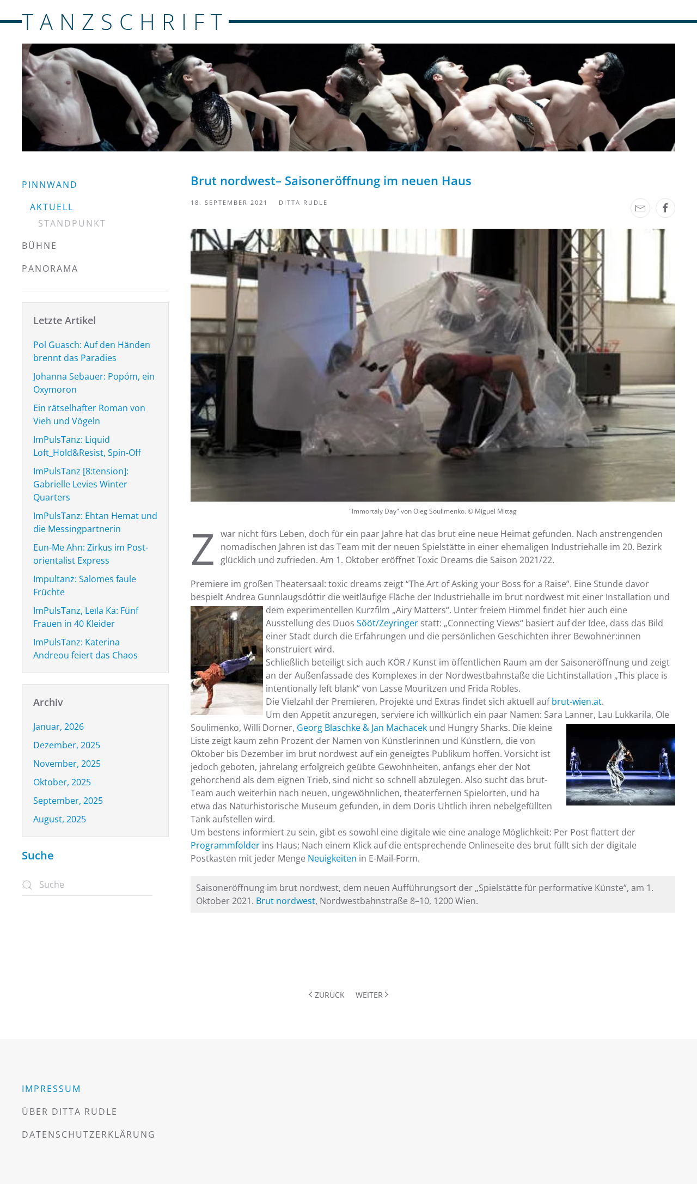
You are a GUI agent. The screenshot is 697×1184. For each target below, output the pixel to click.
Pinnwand (50, 185)
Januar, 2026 (58, 727)
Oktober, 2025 (62, 782)
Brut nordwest (285, 901)
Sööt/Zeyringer (387, 623)
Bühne (39, 246)
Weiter (369, 995)
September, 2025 (68, 801)
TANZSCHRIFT (125, 21)
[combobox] (87, 885)
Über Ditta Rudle (70, 1112)
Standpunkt (72, 223)
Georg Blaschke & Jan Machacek (362, 728)
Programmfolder (226, 845)
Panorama (50, 268)
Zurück (330, 995)
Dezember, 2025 (66, 745)
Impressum (51, 1089)
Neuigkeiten (333, 858)
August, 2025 (59, 819)
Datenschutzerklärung (89, 1134)
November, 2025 (67, 764)
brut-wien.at (577, 701)
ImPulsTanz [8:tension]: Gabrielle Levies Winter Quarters (81, 484)
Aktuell (52, 207)
